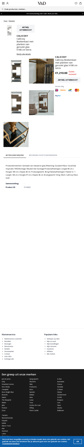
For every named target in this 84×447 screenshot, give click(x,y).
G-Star (59, 379)
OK (77, 441)
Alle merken (51, 354)
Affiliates (50, 351)
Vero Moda (6, 387)
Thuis (5, 21)
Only (3, 382)
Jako (3, 405)
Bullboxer (60, 410)
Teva (31, 403)
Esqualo (4, 420)
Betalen (7, 349)
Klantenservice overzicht (13, 339)
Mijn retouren (51, 346)
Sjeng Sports (33, 379)
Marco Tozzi (6, 426)
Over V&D (7, 356)
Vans (31, 397)
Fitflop (31, 408)
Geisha (59, 408)
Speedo (32, 392)
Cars (58, 403)
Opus (59, 405)
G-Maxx (60, 389)
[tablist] (31, 155)
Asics (31, 389)
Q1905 (59, 397)
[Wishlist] (76, 3)
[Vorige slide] (1, 14)
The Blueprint (6, 400)
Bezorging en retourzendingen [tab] (43, 155)
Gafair (4, 423)
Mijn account (51, 341)
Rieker (4, 403)
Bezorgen (7, 344)
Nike (31, 384)
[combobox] (42, 9)
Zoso (3, 410)
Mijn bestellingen (53, 344)
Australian (60, 382)
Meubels (12, 21)
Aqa (3, 428)
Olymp (59, 392)
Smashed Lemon (8, 384)
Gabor (4, 397)
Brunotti (5, 395)
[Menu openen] (3, 3)
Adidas (31, 395)
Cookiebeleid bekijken (11, 444)
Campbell (5, 389)
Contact (7, 354)
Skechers (32, 382)
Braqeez (60, 400)
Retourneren (8, 346)
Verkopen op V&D (53, 339)
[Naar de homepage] (41, 3)
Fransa (59, 384)
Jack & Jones (6, 379)
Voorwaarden (9, 351)
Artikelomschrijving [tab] (15, 155)
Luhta (4, 434)
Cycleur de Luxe (35, 405)
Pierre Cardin (33, 410)
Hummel (5, 431)
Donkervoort (61, 395)
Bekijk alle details (24, 54)
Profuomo (33, 387)
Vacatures (50, 349)
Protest (4, 408)
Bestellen (7, 341)
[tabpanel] (42, 175)
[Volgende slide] (82, 14)
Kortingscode (9, 359)
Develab (60, 387)
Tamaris (5, 415)
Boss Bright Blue (8, 392)
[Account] (7, 3)
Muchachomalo (7, 418)
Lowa (31, 400)
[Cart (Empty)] (80, 3)
